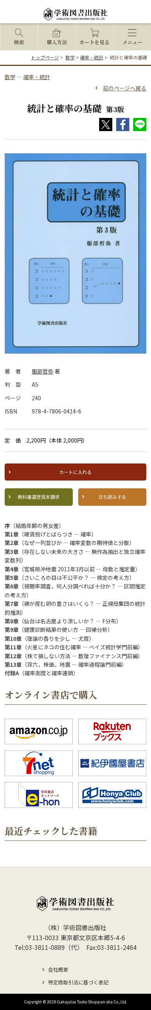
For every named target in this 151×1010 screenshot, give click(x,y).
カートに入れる (75, 472)
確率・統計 (91, 57)
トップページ (45, 57)
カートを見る (94, 42)
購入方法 (57, 42)
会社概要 (58, 969)
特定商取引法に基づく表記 (78, 982)
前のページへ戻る (124, 88)
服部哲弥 (42, 371)
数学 (70, 57)
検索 (19, 42)
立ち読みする (112, 496)
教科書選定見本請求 (39, 496)
